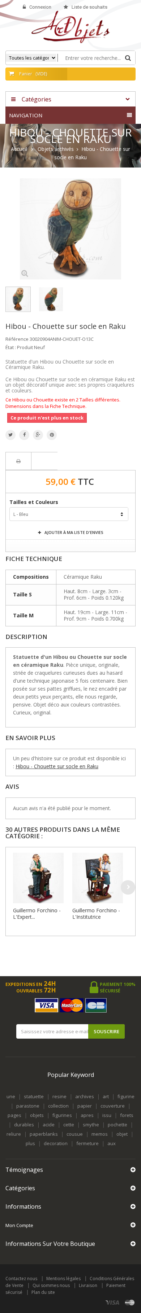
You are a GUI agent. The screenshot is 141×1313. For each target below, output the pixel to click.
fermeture (87, 1143)
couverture (113, 1106)
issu (106, 1115)
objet (122, 1134)
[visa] (112, 1302)
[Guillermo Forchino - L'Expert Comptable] (41, 878)
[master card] (130, 1302)
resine (59, 1096)
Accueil (19, 149)
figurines (62, 1115)
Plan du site (43, 1292)
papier (84, 1106)
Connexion (40, 7)
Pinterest (52, 435)
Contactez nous (21, 1278)
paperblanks (44, 1134)
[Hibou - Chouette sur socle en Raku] (18, 299)
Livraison (88, 1285)
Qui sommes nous (51, 1285)
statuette (34, 1096)
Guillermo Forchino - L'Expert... (37, 913)
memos (99, 1134)
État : (10, 347)
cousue (75, 1134)
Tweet (10, 435)
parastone (27, 1106)
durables (24, 1124)
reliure (14, 1134)
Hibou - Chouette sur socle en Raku (57, 766)
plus (30, 1143)
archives (84, 1096)
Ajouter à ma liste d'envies (73, 532)
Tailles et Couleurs (34, 502)
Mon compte (19, 1225)
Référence (17, 339)
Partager (24, 435)
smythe (91, 1124)
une (11, 1096)
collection (58, 1106)
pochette (117, 1124)
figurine (126, 1096)
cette (68, 1124)
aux (111, 1143)
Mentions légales (63, 1278)
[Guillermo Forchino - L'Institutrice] (100, 878)
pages (14, 1115)
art (106, 1096)
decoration (56, 1143)
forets (126, 1115)
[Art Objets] (70, 26)
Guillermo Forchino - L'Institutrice (96, 913)
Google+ (38, 435)
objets (37, 1115)
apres (87, 1115)
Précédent (80, 274)
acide (49, 1124)
